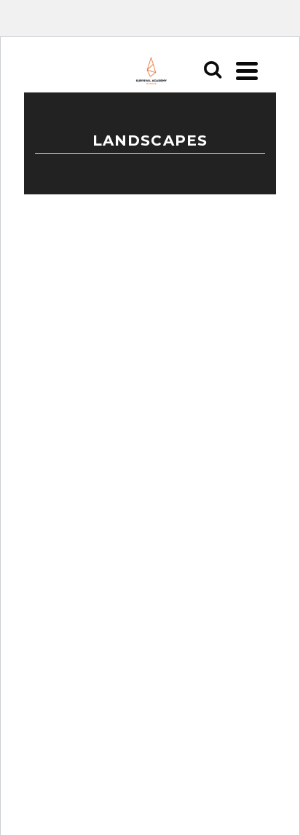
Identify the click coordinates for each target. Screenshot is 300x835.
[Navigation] (247, 70)
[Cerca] (213, 70)
